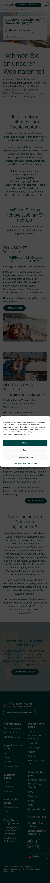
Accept (25, 443)
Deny (25, 450)
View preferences (25, 457)
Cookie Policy (17, 463)
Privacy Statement (30, 463)
